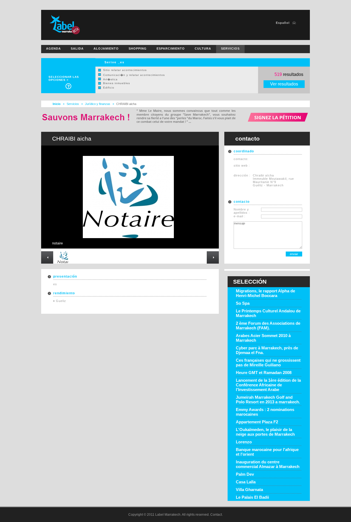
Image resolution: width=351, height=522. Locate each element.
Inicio (57, 103)
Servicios (73, 103)
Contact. (216, 515)
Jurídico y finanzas (97, 103)
